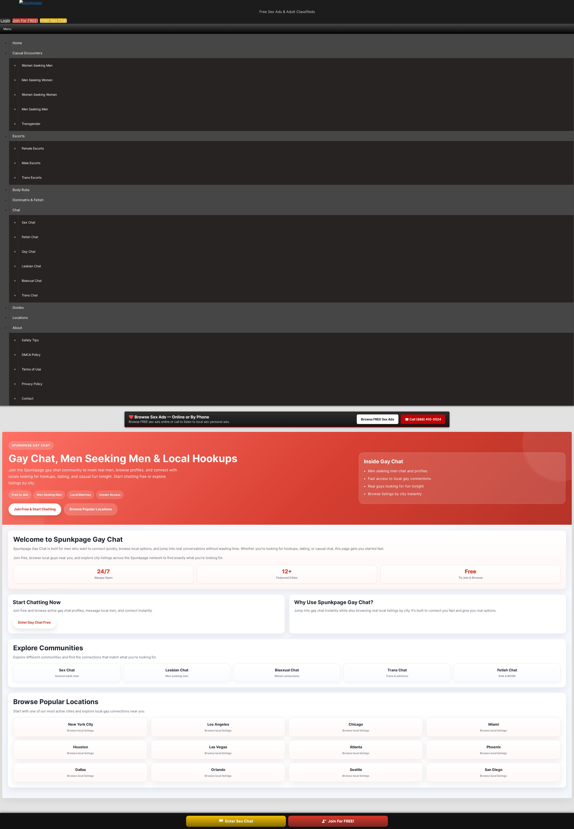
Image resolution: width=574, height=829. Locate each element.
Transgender (31, 124)
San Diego (493, 772)
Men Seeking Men (35, 109)
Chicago (355, 727)
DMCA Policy (31, 355)
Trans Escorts (31, 177)
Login (5, 20)
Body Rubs (21, 190)
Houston (80, 750)
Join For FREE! (25, 20)
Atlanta (355, 750)
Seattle (355, 772)
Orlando (218, 772)
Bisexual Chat (32, 281)
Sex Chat (28, 222)
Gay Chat (28, 251)
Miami (493, 727)
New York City (80, 727)
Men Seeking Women (37, 80)
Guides (18, 307)
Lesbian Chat (31, 266)
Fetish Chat (30, 237)
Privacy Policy (32, 384)
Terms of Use (31, 369)
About (17, 328)
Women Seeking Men (37, 65)
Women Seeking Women (39, 94)
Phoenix (493, 750)
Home (17, 43)
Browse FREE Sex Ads (377, 419)
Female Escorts (33, 148)
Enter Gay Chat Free (34, 622)
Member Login (76, 622)
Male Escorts (31, 163)
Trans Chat (30, 295)
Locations (20, 317)
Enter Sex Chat (53, 20)
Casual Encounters (27, 53)
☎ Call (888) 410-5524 (423, 419)
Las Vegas (218, 750)
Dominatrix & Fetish (28, 200)
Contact (27, 398)
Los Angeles (218, 727)
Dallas (80, 772)
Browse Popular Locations (91, 509)
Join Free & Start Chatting (35, 509)
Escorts (19, 136)
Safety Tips (30, 340)
